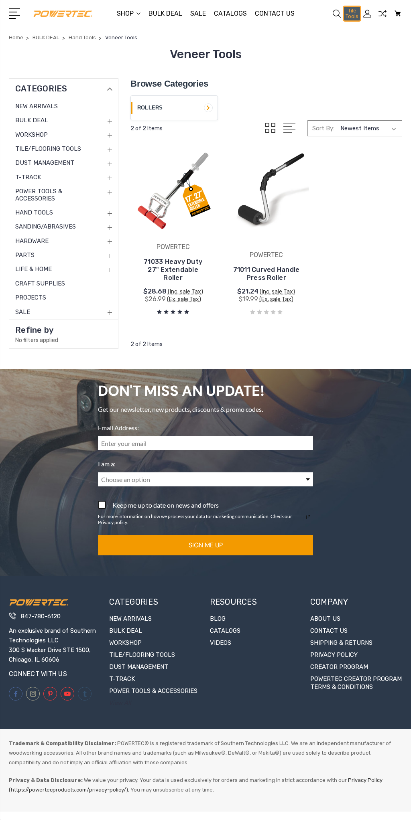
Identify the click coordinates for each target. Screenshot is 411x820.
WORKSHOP (31, 134)
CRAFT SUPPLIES (40, 283)
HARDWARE (32, 241)
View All (120, 703)
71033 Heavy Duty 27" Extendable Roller (173, 269)
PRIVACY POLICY (334, 654)
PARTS (25, 255)
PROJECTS (30, 297)
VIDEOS (220, 642)
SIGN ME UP (206, 545)
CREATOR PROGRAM (339, 666)
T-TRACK (28, 177)
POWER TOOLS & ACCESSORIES (38, 195)
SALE (198, 13)
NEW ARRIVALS (36, 106)
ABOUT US (325, 618)
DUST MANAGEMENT (44, 162)
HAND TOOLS (34, 212)
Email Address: (118, 427)
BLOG (218, 618)
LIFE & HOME (33, 269)
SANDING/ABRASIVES (45, 226)
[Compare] (382, 18)
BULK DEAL (165, 13)
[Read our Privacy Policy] (308, 517)
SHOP (125, 13)
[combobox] (205, 479)
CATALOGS (230, 13)
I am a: (107, 464)
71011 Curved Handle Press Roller (266, 273)
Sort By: (323, 128)
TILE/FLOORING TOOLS (48, 148)
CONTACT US (275, 13)
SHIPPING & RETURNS (341, 642)
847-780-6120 (41, 616)
